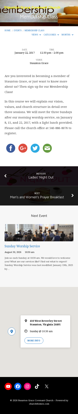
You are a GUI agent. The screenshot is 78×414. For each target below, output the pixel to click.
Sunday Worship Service (22, 246)
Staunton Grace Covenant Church (32, 7)
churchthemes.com (39, 404)
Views (35, 34)
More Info (33, 340)
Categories (50, 34)
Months (66, 34)
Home (8, 30)
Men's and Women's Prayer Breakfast (37, 197)
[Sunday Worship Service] (39, 239)
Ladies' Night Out (41, 177)
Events (18, 30)
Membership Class (34, 30)
